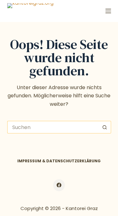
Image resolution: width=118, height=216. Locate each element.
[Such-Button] (104, 127)
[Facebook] (59, 185)
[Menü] (108, 11)
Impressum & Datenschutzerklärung (59, 161)
